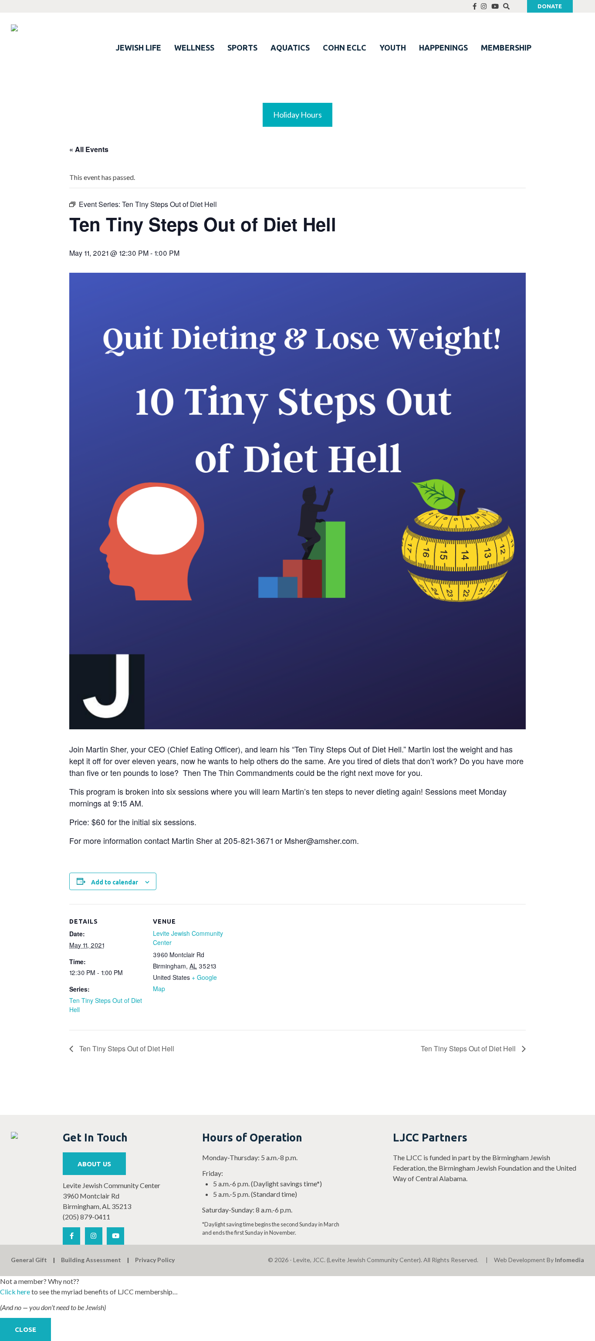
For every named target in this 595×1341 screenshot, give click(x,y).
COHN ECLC (344, 47)
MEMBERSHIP (506, 47)
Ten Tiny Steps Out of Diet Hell (126, 1048)
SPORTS (242, 47)
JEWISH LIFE (138, 47)
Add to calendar (114, 882)
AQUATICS (290, 47)
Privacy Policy (155, 1259)
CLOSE (25, 1329)
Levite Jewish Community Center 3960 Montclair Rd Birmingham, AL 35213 (111, 1195)
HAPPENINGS (443, 47)
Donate (550, 6)
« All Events (88, 149)
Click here (15, 1291)
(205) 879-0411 (86, 1216)
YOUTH (392, 47)
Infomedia (569, 1259)
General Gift (29, 1259)
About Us (94, 1164)
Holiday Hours (297, 114)
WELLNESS (194, 47)
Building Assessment (91, 1259)
